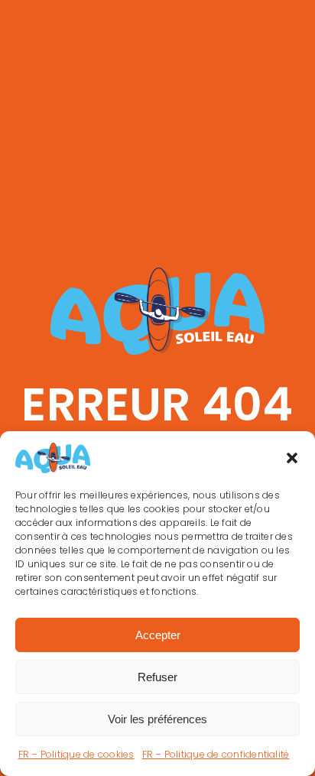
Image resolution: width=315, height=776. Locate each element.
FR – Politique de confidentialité (216, 754)
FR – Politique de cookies (76, 754)
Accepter (157, 634)
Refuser (157, 676)
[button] (292, 458)
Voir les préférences (157, 719)
